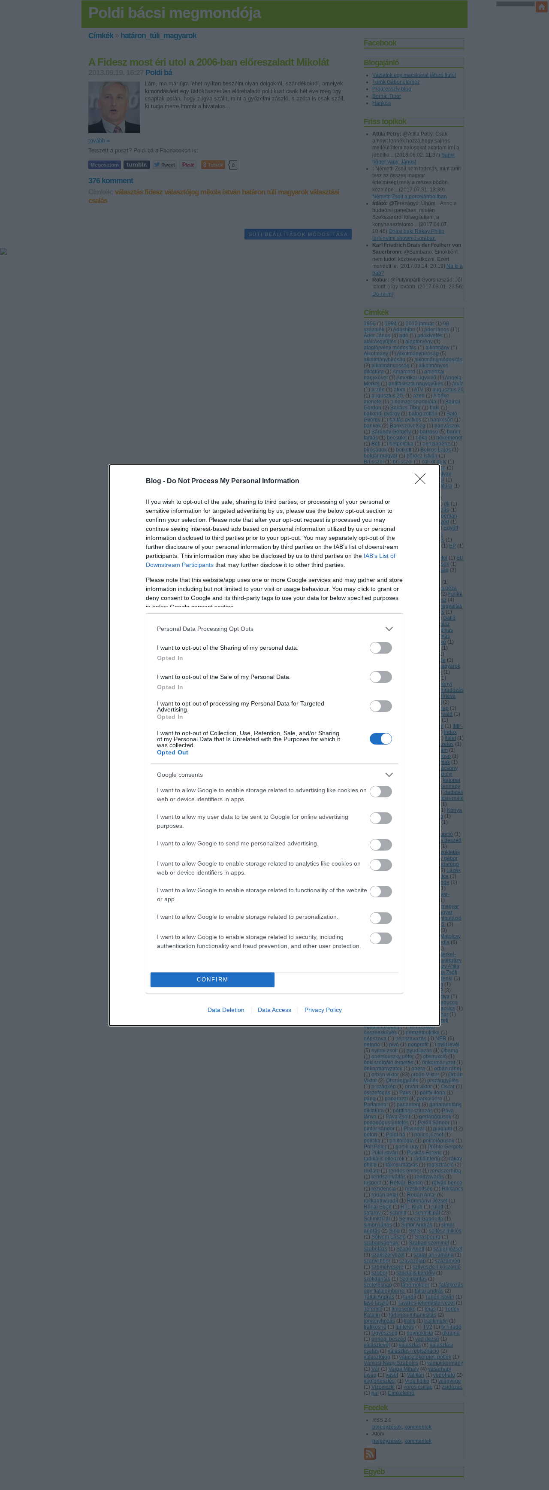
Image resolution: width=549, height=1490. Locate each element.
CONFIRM (213, 979)
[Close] (423, 481)
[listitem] (274, 628)
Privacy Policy (323, 1009)
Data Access (274, 1009)
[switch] (381, 648)
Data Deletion (226, 1009)
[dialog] (274, 745)
